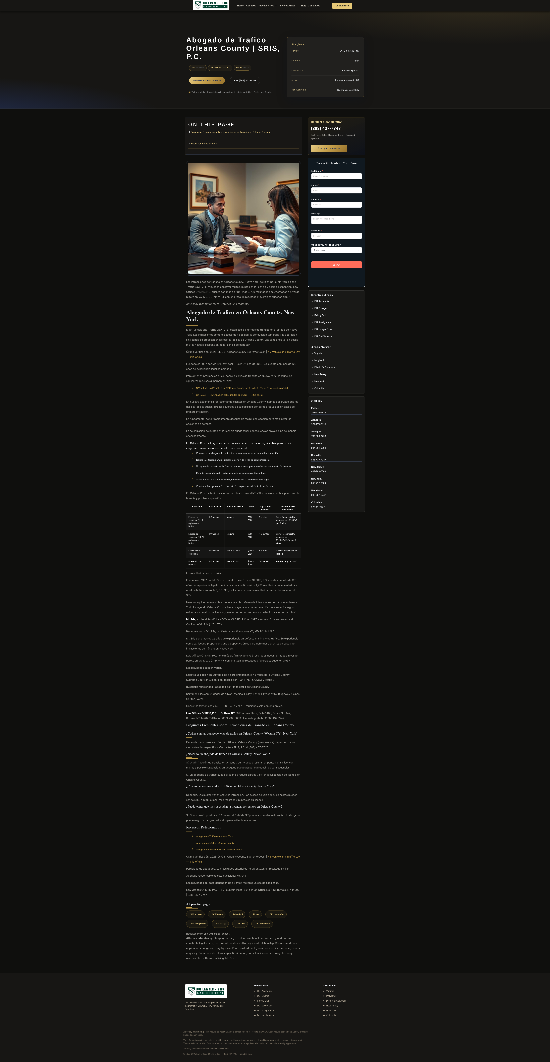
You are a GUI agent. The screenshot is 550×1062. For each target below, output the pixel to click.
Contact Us (314, 5)
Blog (303, 5)
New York (316, 479)
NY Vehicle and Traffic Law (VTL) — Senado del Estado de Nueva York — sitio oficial (242, 388)
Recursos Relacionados (204, 143)
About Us (251, 5)
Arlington (316, 431)
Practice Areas (266, 5)
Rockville (316, 455)
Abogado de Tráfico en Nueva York (214, 836)
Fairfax (315, 408)
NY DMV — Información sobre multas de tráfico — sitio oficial (229, 394)
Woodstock (317, 490)
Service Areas (287, 5)
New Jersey (317, 467)
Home (240, 5)
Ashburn (316, 420)
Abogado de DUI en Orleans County (215, 843)
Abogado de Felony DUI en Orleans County (219, 849)
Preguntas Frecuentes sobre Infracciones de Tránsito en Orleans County (230, 132)
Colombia (316, 502)
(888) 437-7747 (326, 128)
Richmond (317, 443)
